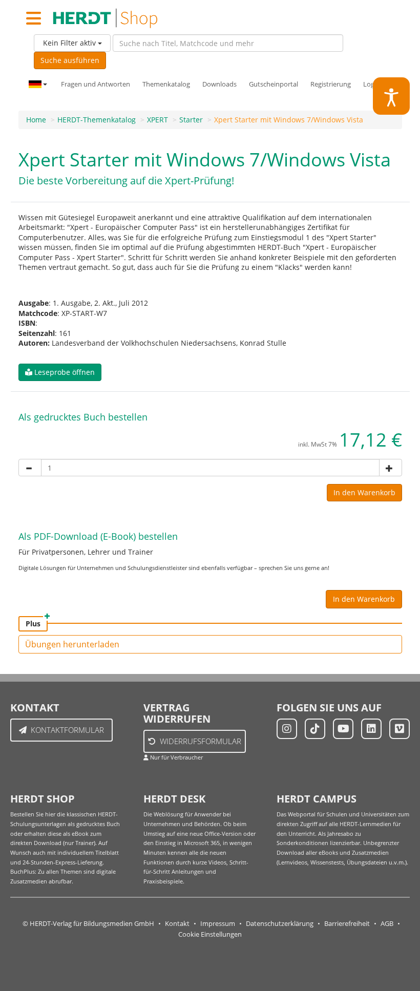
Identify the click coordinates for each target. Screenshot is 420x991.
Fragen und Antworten (95, 84)
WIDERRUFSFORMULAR (200, 741)
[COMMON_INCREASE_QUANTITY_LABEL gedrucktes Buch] (390, 467)
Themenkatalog (166, 84)
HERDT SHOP (42, 799)
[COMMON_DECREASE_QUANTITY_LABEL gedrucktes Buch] (29, 467)
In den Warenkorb (364, 492)
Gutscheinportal (273, 84)
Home (36, 119)
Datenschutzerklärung (279, 923)
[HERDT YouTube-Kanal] (343, 729)
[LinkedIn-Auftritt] (371, 729)
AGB (387, 923)
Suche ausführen (69, 60)
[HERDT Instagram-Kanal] (287, 729)
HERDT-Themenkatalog (96, 119)
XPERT (157, 119)
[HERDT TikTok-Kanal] (315, 729)
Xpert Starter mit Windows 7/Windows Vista (288, 119)
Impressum (217, 923)
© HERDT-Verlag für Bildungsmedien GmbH (88, 923)
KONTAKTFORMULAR (67, 730)
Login (371, 84)
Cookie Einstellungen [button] (210, 934)
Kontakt (177, 923)
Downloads (219, 84)
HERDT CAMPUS (316, 799)
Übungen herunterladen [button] (72, 644)
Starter (191, 119)
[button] (59, 372)
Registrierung (330, 84)
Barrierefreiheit (347, 923)
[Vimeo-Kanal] (399, 729)
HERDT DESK (174, 799)
